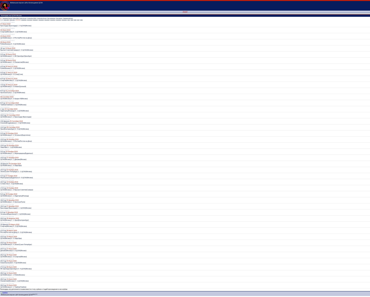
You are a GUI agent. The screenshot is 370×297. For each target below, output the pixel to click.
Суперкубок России (41, 18)
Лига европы (59, 18)
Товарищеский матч (68, 18)
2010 (69, 20)
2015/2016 (41, 20)
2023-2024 (6, 20)
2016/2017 (35, 20)
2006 (81, 20)
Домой (185, 12)
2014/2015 (47, 20)
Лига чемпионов (51, 18)
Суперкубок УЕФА (31, 18)
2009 (72, 20)
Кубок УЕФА (16, 18)
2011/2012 (64, 20)
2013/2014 (52, 20)
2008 (75, 20)
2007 (78, 20)
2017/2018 (29, 20)
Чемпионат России (7, 18)
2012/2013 (58, 20)
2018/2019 (23, 20)
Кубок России (23, 18)
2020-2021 (12, 20)
